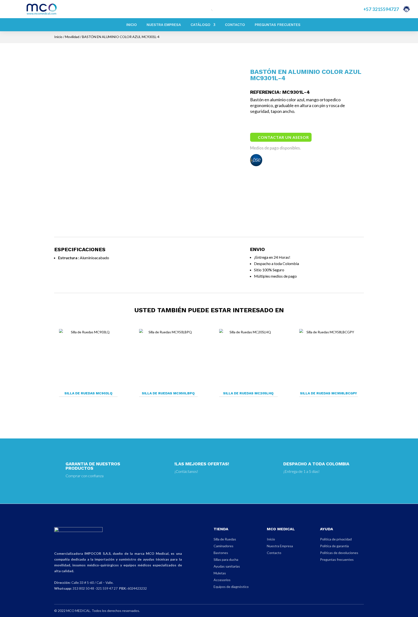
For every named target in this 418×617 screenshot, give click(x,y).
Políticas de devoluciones (339, 553)
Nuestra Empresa (164, 24)
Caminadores (223, 546)
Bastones (221, 553)
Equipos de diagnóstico (231, 587)
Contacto (235, 24)
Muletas (220, 573)
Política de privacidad (336, 539)
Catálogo (200, 24)
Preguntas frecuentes (337, 559)
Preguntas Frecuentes (277, 24)
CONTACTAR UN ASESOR (283, 137)
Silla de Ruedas (225, 539)
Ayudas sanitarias (227, 566)
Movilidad (72, 37)
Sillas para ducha (226, 559)
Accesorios (222, 580)
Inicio (131, 24)
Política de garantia (334, 546)
